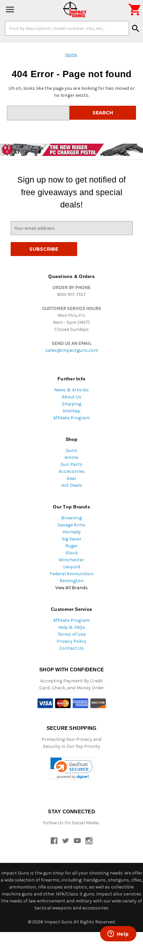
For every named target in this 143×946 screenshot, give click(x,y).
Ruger (71, 546)
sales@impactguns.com (71, 350)
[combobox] (67, 28)
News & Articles (71, 390)
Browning (71, 518)
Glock (72, 553)
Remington (71, 581)
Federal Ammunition (71, 574)
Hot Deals (71, 485)
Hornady (72, 532)
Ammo (71, 457)
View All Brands (71, 588)
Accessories (72, 471)
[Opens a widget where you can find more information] (118, 934)
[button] (72, 768)
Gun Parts (71, 464)
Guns (71, 450)
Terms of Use (71, 634)
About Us (71, 397)
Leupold (71, 567)
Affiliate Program (71, 418)
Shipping (71, 404)
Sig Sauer (71, 539)
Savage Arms (71, 525)
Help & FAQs (71, 627)
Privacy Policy (71, 641)
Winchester (71, 560)
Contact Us (71, 648)
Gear (71, 478)
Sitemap (71, 411)
